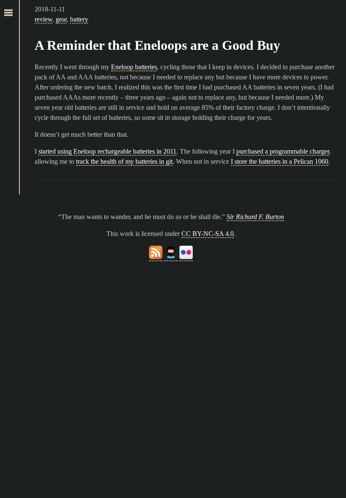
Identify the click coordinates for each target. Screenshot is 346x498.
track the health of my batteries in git (124, 161)
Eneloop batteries (134, 66)
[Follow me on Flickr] (186, 257)
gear (61, 19)
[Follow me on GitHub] (171, 257)
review (43, 19)
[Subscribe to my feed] (155, 257)
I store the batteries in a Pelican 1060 (279, 161)
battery (79, 19)
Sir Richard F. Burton (255, 216)
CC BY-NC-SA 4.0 (207, 233)
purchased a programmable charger (282, 151)
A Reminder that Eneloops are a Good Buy (157, 45)
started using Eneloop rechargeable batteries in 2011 (107, 151)
